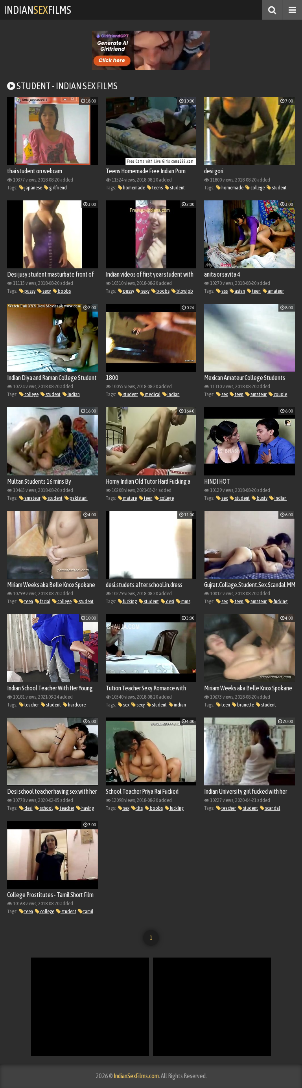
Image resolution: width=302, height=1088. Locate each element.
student (177, 188)
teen (256, 291)
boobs (64, 291)
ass (224, 291)
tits (139, 808)
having (87, 808)
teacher (31, 705)
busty (261, 498)
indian (73, 394)
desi (169, 601)
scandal (272, 808)
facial (44, 601)
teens (157, 188)
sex (224, 394)
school (46, 808)
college (257, 188)
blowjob (184, 291)
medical (152, 394)
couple (280, 394)
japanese (33, 188)
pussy (29, 291)
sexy (46, 291)
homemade (133, 188)
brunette (245, 705)
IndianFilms (37, 10)
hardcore (76, 705)
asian (239, 291)
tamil (88, 911)
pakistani (78, 498)
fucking (129, 601)
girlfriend (57, 188)
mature (129, 498)
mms (185, 601)
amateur (275, 291)
